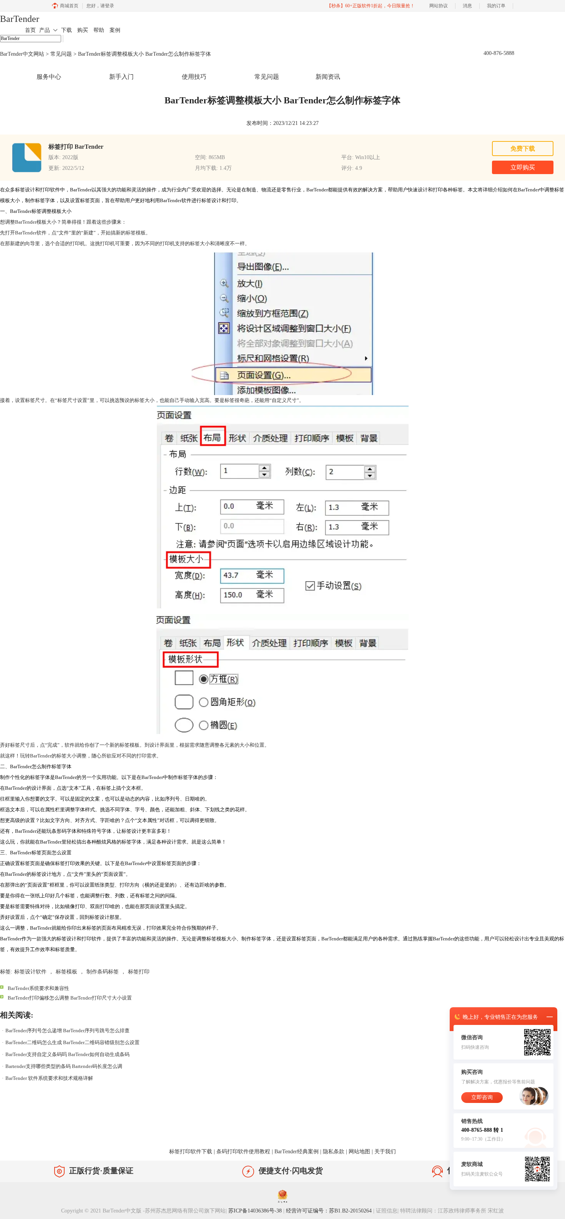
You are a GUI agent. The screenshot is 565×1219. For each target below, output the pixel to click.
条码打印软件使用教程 (243, 1151)
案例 (115, 30)
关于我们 (385, 1151)
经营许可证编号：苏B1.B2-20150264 (329, 1211)
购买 (82, 30)
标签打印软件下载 (190, 1151)
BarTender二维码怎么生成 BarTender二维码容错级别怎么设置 (72, 1042)
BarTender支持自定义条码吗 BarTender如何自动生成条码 (67, 1054)
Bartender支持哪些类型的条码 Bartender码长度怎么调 (63, 1066)
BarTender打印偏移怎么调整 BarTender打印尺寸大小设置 (70, 998)
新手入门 (121, 76)
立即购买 (522, 167)
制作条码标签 (102, 972)
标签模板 (136, 233)
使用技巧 (194, 76)
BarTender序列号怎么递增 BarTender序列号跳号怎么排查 (67, 1030)
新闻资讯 (328, 76)
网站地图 (359, 1151)
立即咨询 (482, 1097)
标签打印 (139, 972)
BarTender (19, 19)
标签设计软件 (30, 972)
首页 (30, 30)
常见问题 (61, 54)
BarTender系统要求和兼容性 (38, 988)
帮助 (98, 30)
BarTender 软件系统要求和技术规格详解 (49, 1078)
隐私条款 (333, 1151)
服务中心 (49, 76)
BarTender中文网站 (22, 54)
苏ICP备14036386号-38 (255, 1211)
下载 (66, 30)
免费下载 (522, 148)
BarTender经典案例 (296, 1151)
